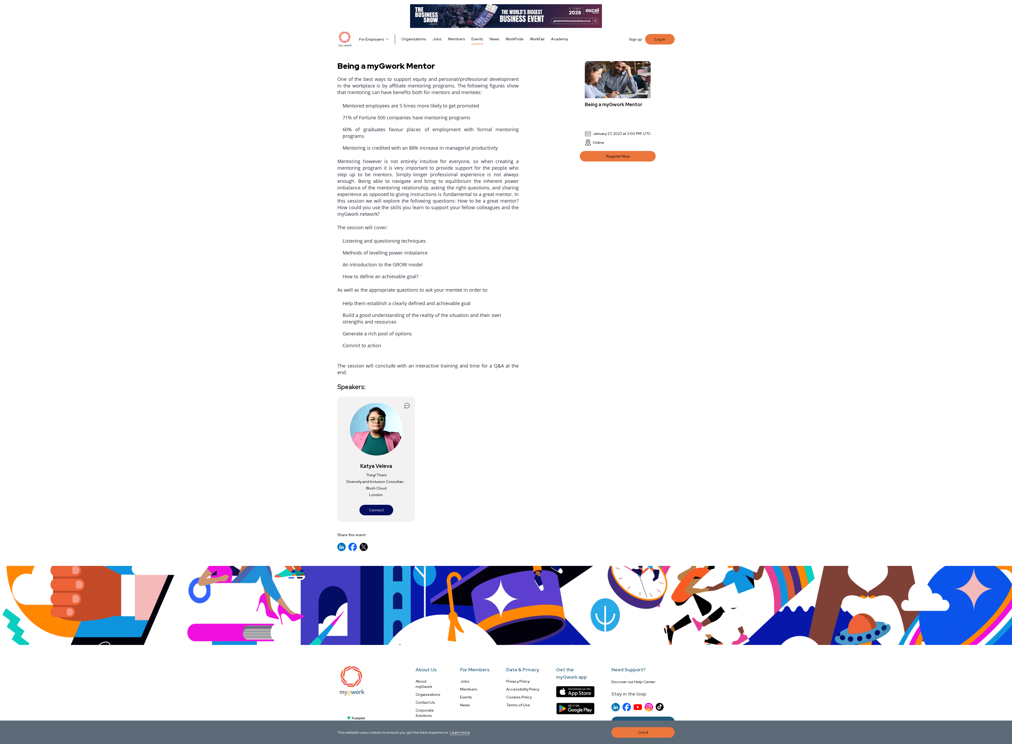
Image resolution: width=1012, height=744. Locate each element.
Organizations (413, 39)
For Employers (371, 39)
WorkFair (537, 39)
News (494, 39)
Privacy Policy (517, 681)
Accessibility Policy (522, 689)
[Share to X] (363, 547)
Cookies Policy (519, 697)
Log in (660, 39)
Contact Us (425, 702)
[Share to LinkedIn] (341, 547)
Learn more (460, 732)
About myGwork (424, 684)
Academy (559, 39)
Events (477, 39)
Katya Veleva (376, 466)
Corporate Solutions (425, 713)
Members (456, 39)
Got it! (643, 732)
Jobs (437, 39)
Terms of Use (518, 705)
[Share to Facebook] (352, 547)
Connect (376, 510)
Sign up (635, 39)
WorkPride (515, 39)
